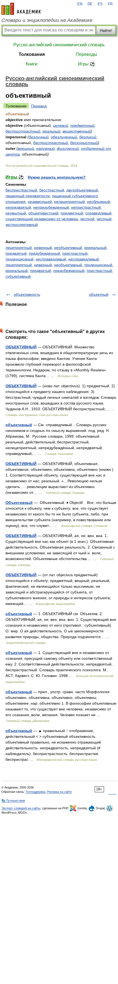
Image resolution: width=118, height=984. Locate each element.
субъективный (18, 276)
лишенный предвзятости (27, 196)
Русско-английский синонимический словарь (59, 44)
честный (104, 219)
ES (100, 4)
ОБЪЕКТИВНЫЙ (20, 347)
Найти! (106, 30)
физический (68, 148)
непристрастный (86, 207)
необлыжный (98, 201)
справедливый (98, 213)
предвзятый (16, 253)
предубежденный (44, 253)
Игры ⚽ (86, 64)
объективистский (43, 213)
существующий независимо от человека (41, 219)
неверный (43, 247)
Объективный (19, 502)
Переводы (86, 54)
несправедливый (51, 259)
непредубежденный (51, 207)
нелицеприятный (69, 201)
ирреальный (95, 247)
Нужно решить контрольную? (57, 177)
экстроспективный (21, 224)
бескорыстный (84, 142)
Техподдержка (35, 791)
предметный (82, 125)
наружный (45, 148)
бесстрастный (51, 190)
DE (90, 4)
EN (79, 4)
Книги (31, 64)
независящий (40, 201)
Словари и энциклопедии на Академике (46, 20)
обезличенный (64, 137)
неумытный (15, 213)
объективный (18, 425)
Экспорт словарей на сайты (20, 808)
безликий (87, 137)
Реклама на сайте (59, 791)
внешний (26, 148)
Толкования (32, 54)
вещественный (77, 131)
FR (110, 4)
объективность (27, 294)
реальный (51, 131)
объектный (98, 294)
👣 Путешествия (13, 800)
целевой (60, 125)
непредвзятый (18, 207)
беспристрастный (22, 131)
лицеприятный (18, 247)
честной (87, 219)
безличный (39, 137)
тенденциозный (19, 259)
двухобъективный (82, 190)
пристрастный (75, 253)
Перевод (39, 106)
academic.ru (21, 9)
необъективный (68, 247)
